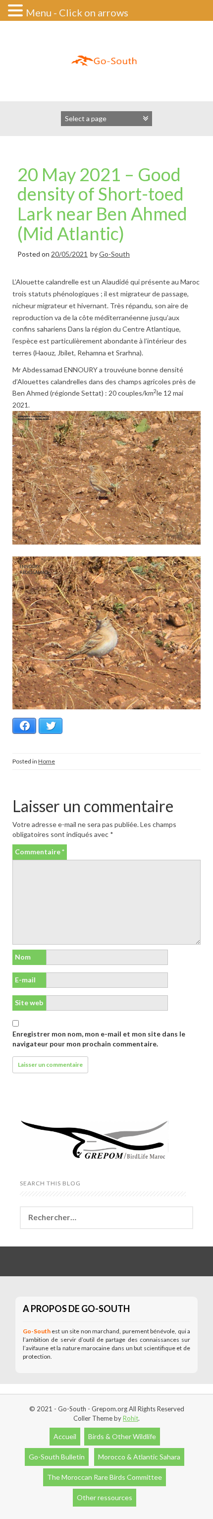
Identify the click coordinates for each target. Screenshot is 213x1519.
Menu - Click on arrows (77, 12)
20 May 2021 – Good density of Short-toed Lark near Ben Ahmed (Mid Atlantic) (102, 203)
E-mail (25, 979)
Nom (23, 957)
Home (46, 761)
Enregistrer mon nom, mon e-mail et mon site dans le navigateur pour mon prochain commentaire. (98, 1039)
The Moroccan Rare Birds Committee (104, 1477)
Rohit (130, 1418)
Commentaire (39, 851)
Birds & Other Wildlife (122, 1436)
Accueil (64, 1436)
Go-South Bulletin (57, 1456)
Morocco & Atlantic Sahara (139, 1456)
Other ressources (104, 1497)
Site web (29, 1002)
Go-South (114, 254)
